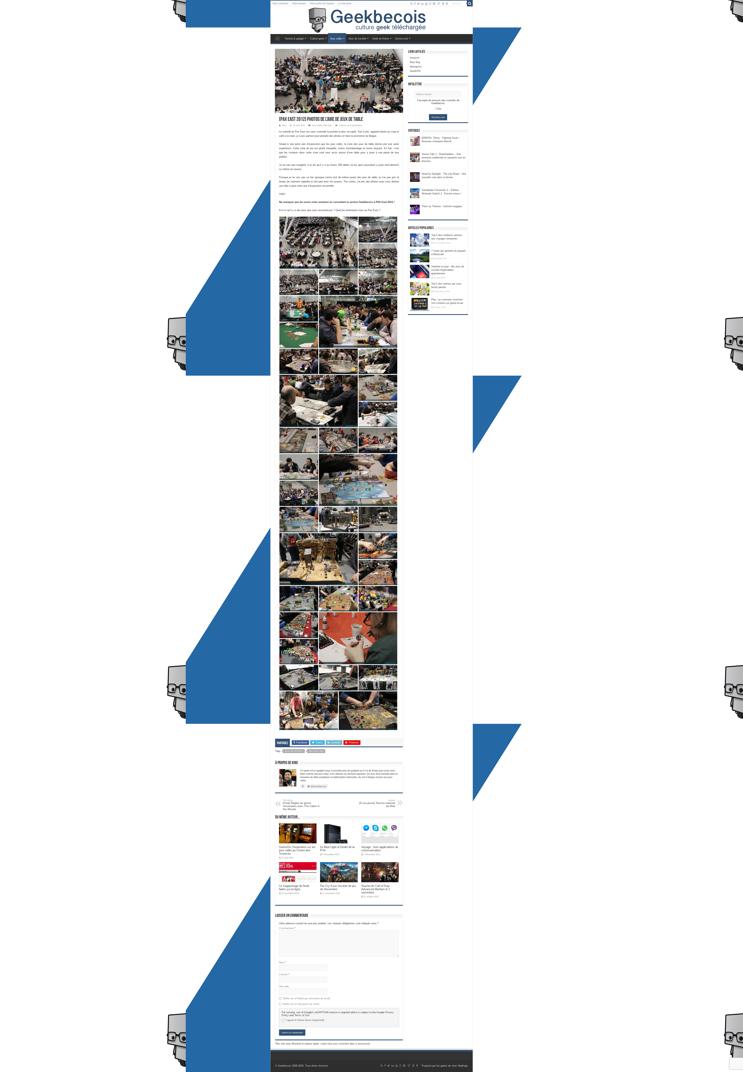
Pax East (327, 125)
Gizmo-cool (401, 38)
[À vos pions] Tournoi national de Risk (377, 803)
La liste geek (344, 3)
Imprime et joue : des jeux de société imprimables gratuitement (447, 270)
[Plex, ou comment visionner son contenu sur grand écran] (419, 304)
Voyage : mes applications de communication (379, 848)
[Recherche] (470, 3)
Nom (282, 962)
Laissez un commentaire (350, 125)
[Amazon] (443, 3)
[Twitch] (439, 3)
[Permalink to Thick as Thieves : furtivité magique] (415, 209)
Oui (439, 108)
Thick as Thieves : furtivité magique (442, 206)
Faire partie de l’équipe (322, 3)
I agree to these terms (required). (305, 1020)
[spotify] (434, 3)
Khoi (284, 125)
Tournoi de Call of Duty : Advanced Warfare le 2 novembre (376, 889)
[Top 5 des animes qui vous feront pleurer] (419, 288)
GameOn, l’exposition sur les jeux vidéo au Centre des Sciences (297, 850)
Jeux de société (357, 38)
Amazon (414, 57)
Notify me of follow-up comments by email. (307, 998)
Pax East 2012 (316, 751)
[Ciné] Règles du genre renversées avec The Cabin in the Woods (301, 805)
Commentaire (287, 928)
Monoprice (416, 66)
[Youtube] (426, 3)
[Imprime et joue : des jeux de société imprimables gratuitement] (419, 271)
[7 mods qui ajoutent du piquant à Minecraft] (419, 255)
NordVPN (415, 71)
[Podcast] (447, 3)
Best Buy (415, 62)
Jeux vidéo (336, 38)
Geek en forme (380, 38)
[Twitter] (418, 3)
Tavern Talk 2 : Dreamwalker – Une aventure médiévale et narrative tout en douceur (443, 157)
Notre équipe (299, 3)
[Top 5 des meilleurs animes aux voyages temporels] (419, 240)
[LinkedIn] (422, 3)
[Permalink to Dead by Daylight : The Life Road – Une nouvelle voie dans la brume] (415, 176)
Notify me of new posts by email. (301, 1004)
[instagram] (430, 3)
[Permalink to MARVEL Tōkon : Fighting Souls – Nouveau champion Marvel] (415, 140)
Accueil (277, 38)
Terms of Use (301, 1015)
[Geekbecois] (371, 20)
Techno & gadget (294, 38)
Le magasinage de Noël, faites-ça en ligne (294, 887)
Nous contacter (280, 3)
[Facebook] (415, 3)
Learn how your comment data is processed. (345, 1043)
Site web (284, 986)
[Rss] (411, 3)
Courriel (284, 974)
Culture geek (317, 38)
